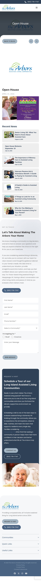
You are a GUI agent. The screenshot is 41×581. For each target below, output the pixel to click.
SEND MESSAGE (10, 357)
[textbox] (19, 328)
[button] (36, 7)
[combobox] (21, 328)
